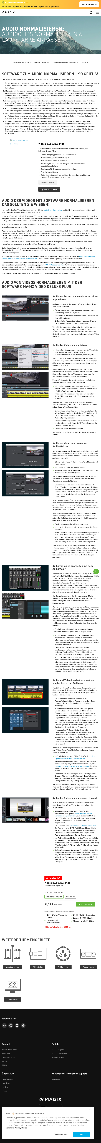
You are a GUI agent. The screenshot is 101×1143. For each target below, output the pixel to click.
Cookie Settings (60, 1134)
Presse (4, 1091)
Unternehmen (7, 1079)
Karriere (5, 1087)
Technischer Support (9, 1050)
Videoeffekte (38, 967)
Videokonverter (88, 967)
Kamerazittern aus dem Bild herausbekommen (72, 766)
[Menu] (97, 12)
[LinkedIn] (17, 1025)
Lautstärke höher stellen (53, 210)
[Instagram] (10, 1025)
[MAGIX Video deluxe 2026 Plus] (22, 152)
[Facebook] (23, 1025)
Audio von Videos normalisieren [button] (64, 62)
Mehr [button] (84, 62)
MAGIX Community (59, 1054)
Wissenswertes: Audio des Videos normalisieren (31, 62)
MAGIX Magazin (58, 1050)
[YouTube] (4, 1025)
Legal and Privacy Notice (16, 1128)
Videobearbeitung (12, 967)
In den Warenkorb (85, 904)
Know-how (6, 1054)
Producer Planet (58, 1057)
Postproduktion (12, 999)
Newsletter (6, 1083)
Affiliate (5, 1065)
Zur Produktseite (47, 182)
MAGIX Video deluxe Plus (54, 265)
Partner (5, 1061)
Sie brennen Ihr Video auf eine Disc (83, 826)
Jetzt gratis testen (50, 189)
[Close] (90, 1109)
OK (81, 1134)
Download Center (8, 1057)
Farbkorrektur (63, 967)
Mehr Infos (56, 1079)
